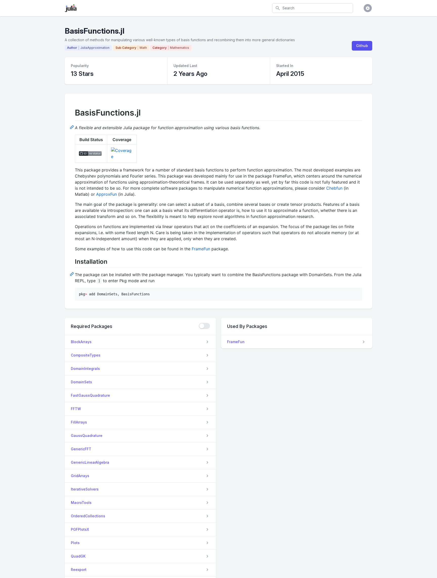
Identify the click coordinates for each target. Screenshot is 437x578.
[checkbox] (204, 326)
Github (362, 45)
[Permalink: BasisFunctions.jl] (72, 127)
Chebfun (334, 188)
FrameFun (201, 248)
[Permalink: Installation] (72, 274)
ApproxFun (106, 194)
